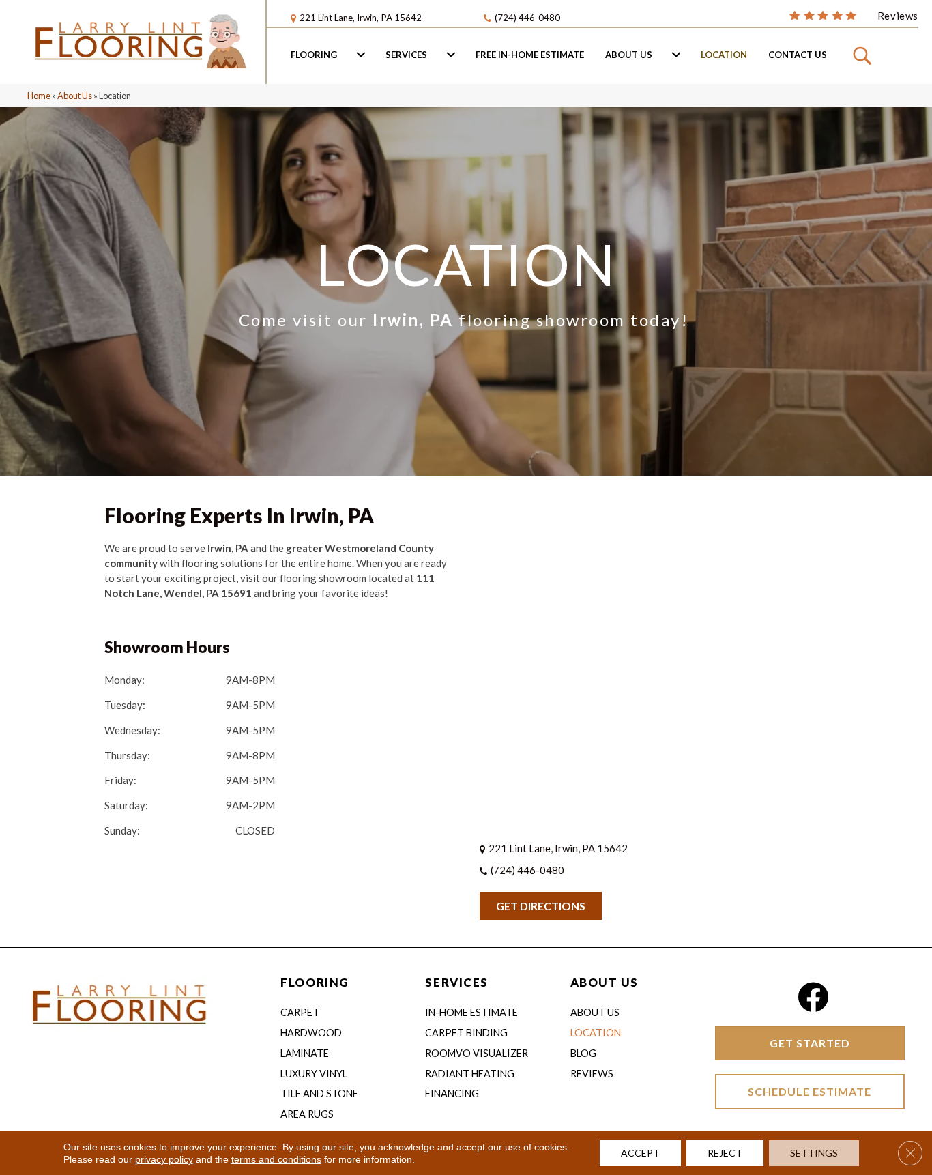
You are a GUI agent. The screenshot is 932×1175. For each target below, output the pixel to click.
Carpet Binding (466, 1033)
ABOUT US (604, 982)
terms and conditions (276, 1159)
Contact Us (797, 54)
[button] (864, 54)
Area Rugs (307, 1114)
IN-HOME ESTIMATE (471, 1012)
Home (38, 95)
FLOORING (314, 982)
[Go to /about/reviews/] (853, 15)
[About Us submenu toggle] (676, 54)
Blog (583, 1053)
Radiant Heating (469, 1073)
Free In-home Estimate (530, 54)
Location (724, 54)
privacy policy (164, 1159)
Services (406, 54)
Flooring (314, 54)
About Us (628, 54)
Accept (640, 1153)
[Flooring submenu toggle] (361, 54)
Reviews (591, 1073)
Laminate (304, 1053)
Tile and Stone (319, 1093)
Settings (814, 1153)
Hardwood (311, 1033)
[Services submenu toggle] (451, 54)
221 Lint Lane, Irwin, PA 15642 (361, 17)
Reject (725, 1153)
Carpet (299, 1012)
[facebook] (813, 997)
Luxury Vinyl (313, 1073)
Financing (452, 1093)
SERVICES (456, 982)
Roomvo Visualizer (476, 1053)
